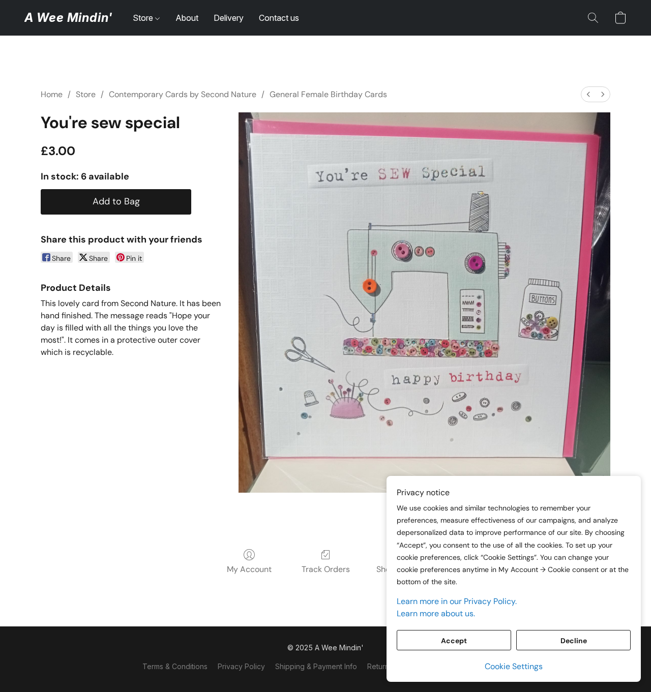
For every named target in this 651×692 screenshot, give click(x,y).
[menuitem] (588, 94)
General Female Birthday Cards (328, 94)
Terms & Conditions (175, 666)
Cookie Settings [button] (514, 666)
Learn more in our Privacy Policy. (457, 601)
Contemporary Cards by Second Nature (182, 94)
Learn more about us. (436, 613)
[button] (68, 18)
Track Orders (326, 569)
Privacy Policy (241, 666)
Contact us (279, 18)
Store (144, 18)
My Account (249, 569)
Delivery (229, 18)
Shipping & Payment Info (316, 666)
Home (52, 94)
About (186, 18)
